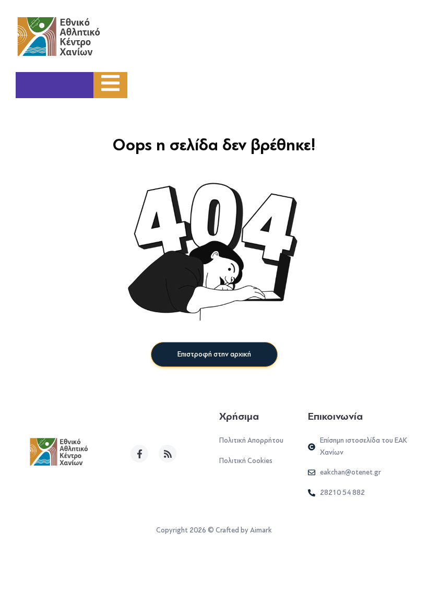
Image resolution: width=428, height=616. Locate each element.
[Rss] (167, 454)
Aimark (261, 530)
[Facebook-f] (139, 454)
